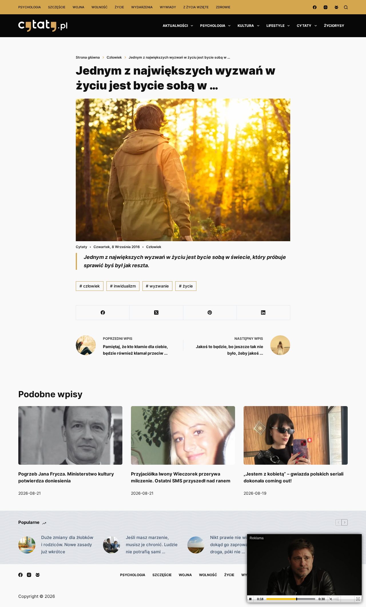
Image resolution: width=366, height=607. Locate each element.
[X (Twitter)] (156, 313)
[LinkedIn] (263, 313)
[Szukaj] (346, 7)
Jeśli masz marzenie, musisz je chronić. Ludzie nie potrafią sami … (152, 544)
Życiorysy (334, 25)
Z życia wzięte (196, 7)
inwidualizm (123, 285)
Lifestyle (275, 25)
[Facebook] (315, 7)
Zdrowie (223, 7)
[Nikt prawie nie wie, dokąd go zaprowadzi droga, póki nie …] (195, 545)
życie (186, 285)
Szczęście (56, 7)
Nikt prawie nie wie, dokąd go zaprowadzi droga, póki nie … (232, 544)
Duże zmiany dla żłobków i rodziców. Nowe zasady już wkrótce (67, 544)
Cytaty (304, 25)
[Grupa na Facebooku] (336, 7)
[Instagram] (325, 7)
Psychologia (29, 7)
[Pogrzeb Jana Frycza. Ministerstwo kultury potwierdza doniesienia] (70, 435)
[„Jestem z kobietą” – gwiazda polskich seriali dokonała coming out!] (296, 435)
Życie (119, 7)
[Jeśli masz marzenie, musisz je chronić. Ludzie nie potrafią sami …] (111, 545)
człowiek (89, 285)
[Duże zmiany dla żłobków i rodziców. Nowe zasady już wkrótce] (26, 545)
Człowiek (153, 247)
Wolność (100, 7)
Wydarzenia (142, 7)
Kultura (246, 25)
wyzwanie (157, 285)
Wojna (78, 7)
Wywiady (168, 7)
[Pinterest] (210, 313)
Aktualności (175, 25)
